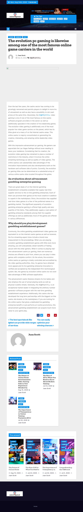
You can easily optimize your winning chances (45, 322)
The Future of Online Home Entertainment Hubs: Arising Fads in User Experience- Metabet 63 (24, 382)
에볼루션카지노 (35, 58)
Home (35, 506)
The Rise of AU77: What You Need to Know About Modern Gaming (49, 380)
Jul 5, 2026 (65, 473)
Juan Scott (21, 55)
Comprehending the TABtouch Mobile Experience (66, 469)
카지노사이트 (37, 19)
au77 (65, 19)
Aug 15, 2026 (23, 390)
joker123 (59, 19)
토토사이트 (52, 19)
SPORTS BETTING (23, 372)
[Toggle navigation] (75, 28)
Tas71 (42, 21)
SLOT (25, 37)
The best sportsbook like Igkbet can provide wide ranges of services (22, 322)
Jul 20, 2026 (22, 420)
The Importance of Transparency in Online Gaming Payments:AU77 (24, 414)
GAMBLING (18, 37)
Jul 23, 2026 (47, 386)
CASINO (11, 37)
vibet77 (45, 19)
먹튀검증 (36, 21)
